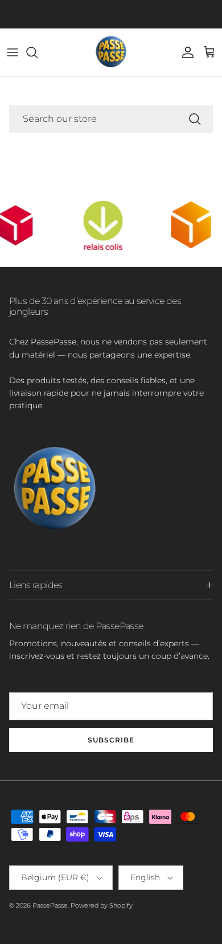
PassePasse (50, 905)
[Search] (37, 52)
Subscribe (111, 740)
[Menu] (12, 52)
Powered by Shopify (102, 905)
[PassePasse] (111, 52)
